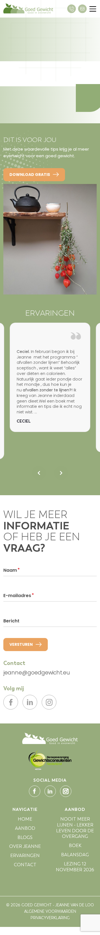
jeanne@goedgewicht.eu (36, 672)
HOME (25, 819)
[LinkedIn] (29, 702)
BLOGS (25, 837)
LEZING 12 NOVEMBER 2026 (75, 866)
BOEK (75, 845)
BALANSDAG (75, 854)
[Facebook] (10, 702)
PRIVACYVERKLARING (50, 918)
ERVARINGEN (25, 855)
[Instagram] (49, 702)
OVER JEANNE (25, 846)
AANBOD (25, 828)
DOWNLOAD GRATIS (29, 174)
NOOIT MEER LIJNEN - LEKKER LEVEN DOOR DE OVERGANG (75, 827)
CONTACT (25, 864)
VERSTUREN (21, 644)
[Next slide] (61, 473)
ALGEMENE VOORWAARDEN (50, 911)
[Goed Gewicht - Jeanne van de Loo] (50, 738)
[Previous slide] (39, 473)
